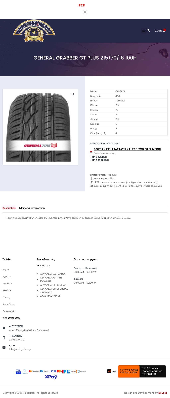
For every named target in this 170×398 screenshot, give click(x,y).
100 (117, 119)
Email (12, 345)
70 (116, 110)
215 (117, 105)
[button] (144, 30)
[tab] (9, 208)
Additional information (32, 208)
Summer (120, 100)
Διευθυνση (16, 326)
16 (116, 114)
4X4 (117, 96)
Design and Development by (146, 393)
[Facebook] (85, 12)
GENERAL (120, 91)
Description (9, 208)
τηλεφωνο (15, 335)
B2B (82, 5)
